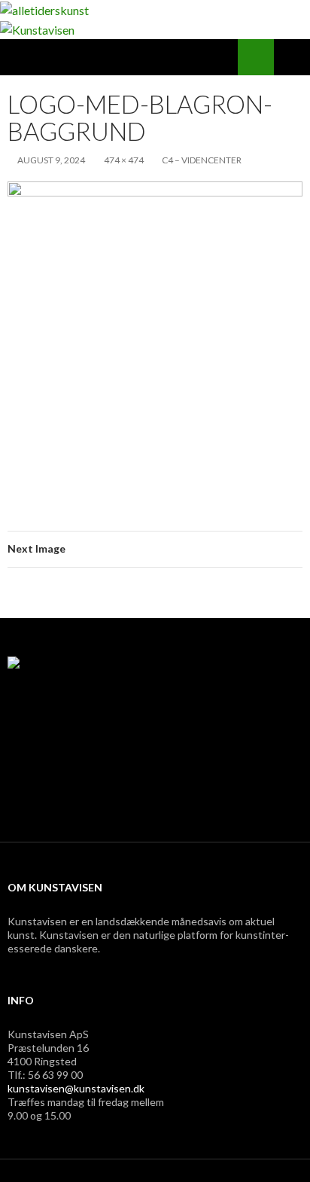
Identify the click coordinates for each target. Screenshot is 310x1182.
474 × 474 (124, 160)
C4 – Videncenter (202, 160)
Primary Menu (292, 57)
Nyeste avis (49, 796)
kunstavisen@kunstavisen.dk (76, 1088)
